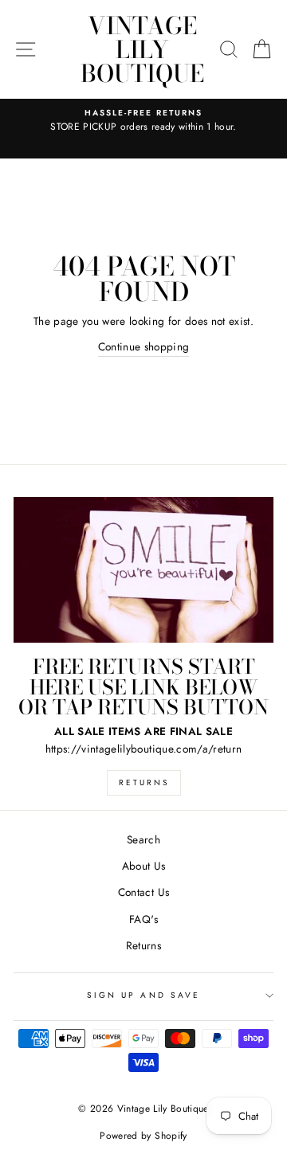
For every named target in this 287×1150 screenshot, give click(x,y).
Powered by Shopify (143, 1135)
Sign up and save (143, 995)
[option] (143, 121)
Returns (144, 782)
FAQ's (143, 919)
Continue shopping (144, 346)
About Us (144, 866)
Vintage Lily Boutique (142, 49)
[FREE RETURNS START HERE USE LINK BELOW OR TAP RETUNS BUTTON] (143, 570)
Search (143, 839)
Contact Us (143, 892)
